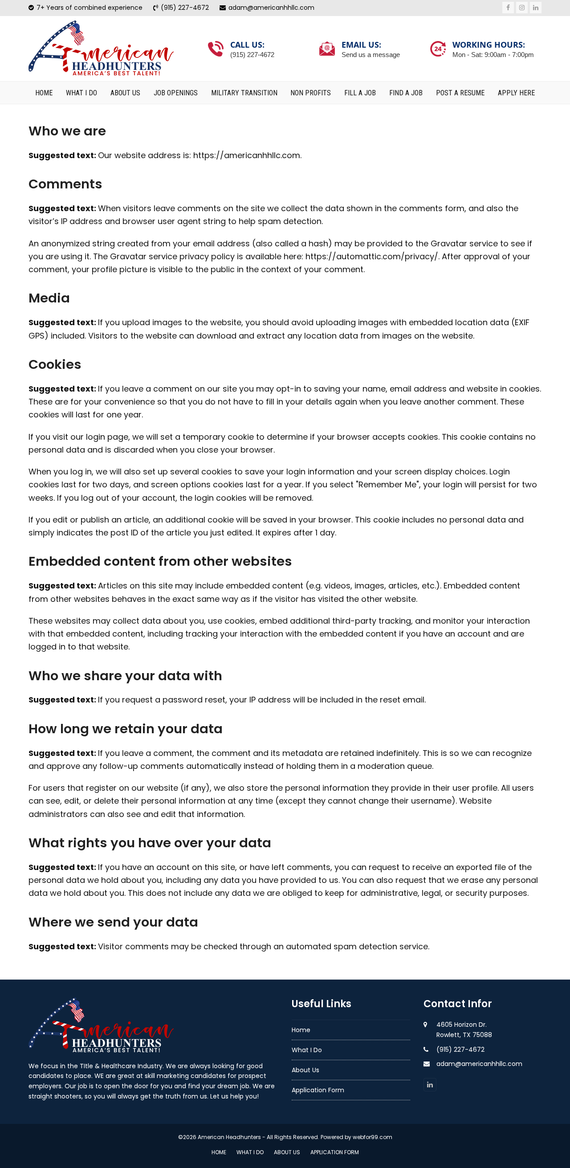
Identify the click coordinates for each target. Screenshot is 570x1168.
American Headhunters (229, 1137)
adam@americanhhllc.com (479, 1063)
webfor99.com (372, 1137)
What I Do (307, 1049)
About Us (305, 1070)
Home (301, 1029)
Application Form (318, 1090)
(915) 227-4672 (460, 1049)
